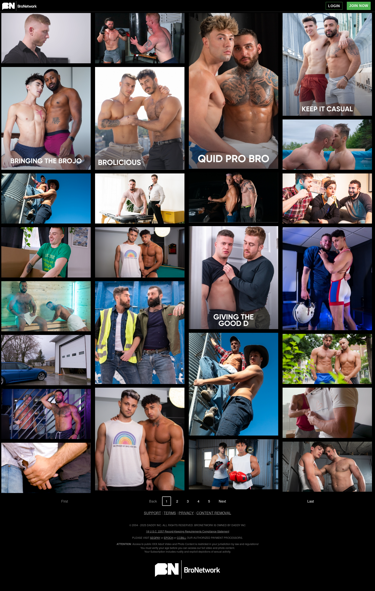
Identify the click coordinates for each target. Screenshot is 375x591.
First (64, 501)
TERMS (170, 512)
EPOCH (168, 537)
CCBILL (181, 537)
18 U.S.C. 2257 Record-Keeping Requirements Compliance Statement (187, 531)
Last (310, 501)
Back (153, 501)
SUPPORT (152, 512)
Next (222, 501)
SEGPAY (155, 537)
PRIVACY (186, 512)
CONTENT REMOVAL (213, 512)
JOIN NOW (358, 6)
